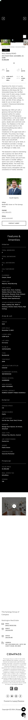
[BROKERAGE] (16, 696)
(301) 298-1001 (9, 637)
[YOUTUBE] (11, 696)
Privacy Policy (21, 709)
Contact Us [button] (14, 599)
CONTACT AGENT (14, 223)
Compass (21, 660)
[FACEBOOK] (20, 696)
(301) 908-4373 (6, 212)
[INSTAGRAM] (7, 696)
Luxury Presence (18, 701)
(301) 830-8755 (9, 630)
